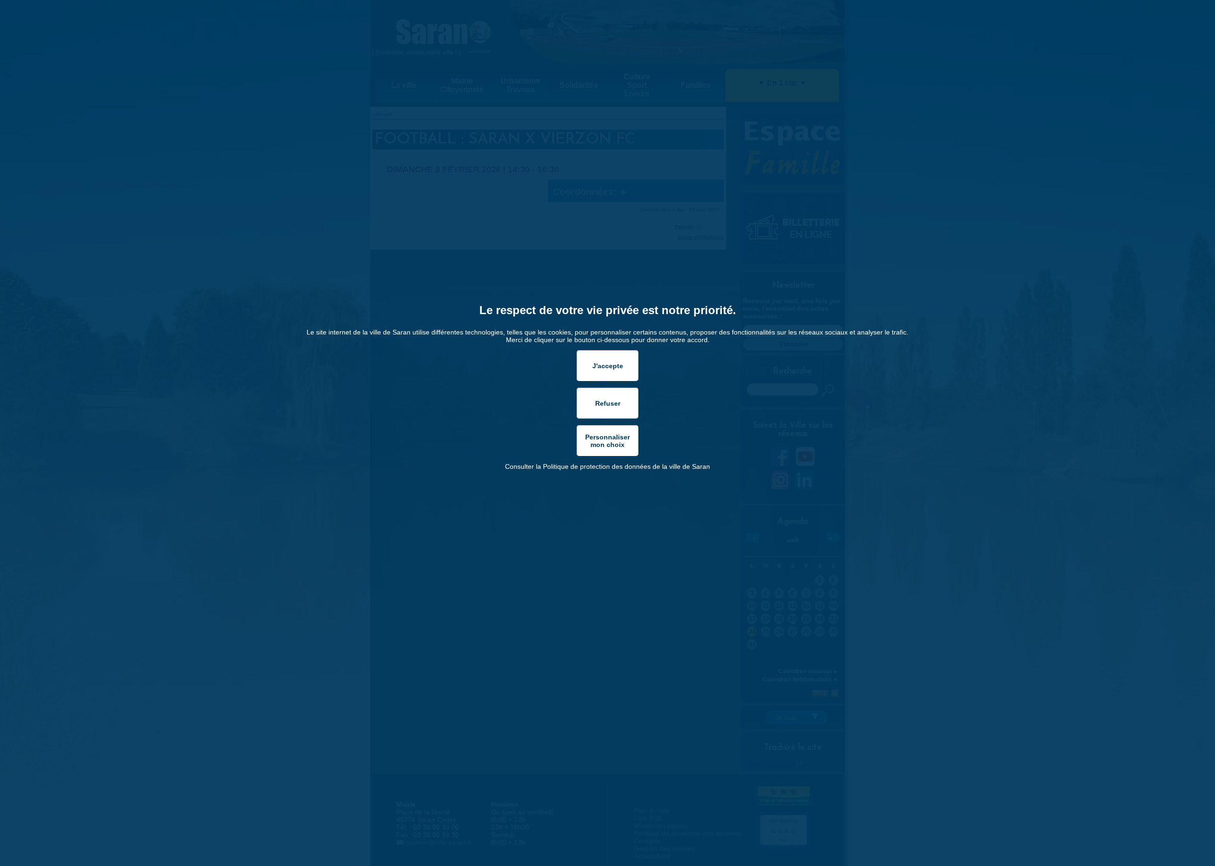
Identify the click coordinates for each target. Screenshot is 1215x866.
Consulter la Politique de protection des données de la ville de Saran (607, 466)
